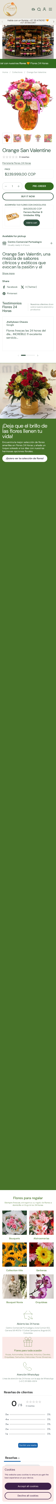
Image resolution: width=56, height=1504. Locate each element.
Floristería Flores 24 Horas (16, 163)
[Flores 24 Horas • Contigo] (10, 9)
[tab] (51, 244)
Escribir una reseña (28, 1445)
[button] (39, 9)
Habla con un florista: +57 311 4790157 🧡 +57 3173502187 (28, 21)
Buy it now (28, 196)
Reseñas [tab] (12, 1458)
